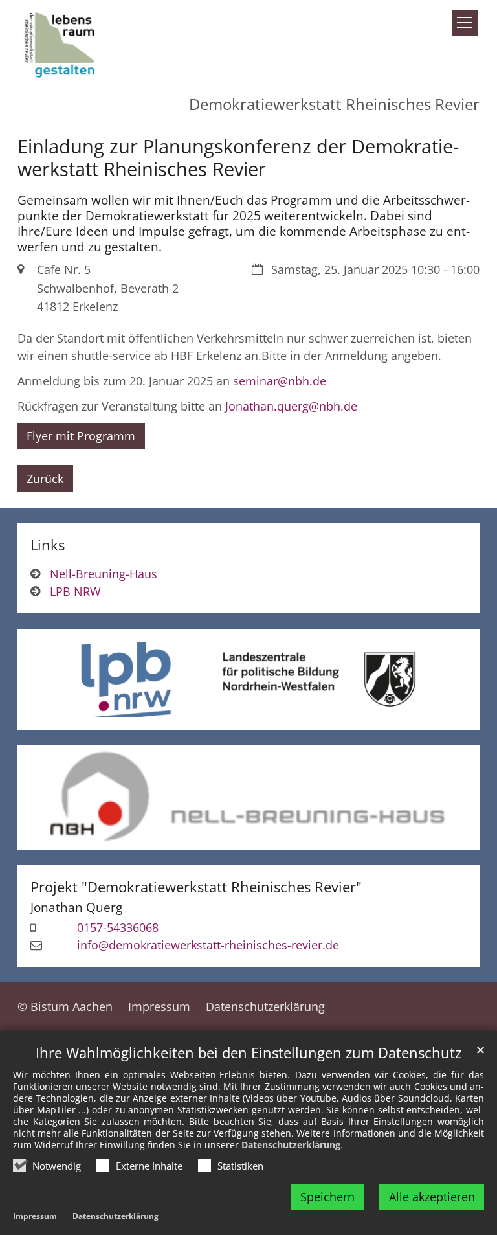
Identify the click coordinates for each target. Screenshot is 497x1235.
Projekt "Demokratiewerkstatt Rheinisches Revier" (196, 887)
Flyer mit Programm (81, 436)
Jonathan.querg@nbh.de (291, 406)
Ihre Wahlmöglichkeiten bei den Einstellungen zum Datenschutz (248, 1052)
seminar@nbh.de (279, 381)
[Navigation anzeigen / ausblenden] (465, 23)
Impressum (35, 1215)
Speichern (327, 1197)
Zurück (45, 478)
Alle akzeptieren (432, 1197)
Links (47, 545)
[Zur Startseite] (61, 43)
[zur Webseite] (248, 797)
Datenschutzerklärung (290, 1145)
